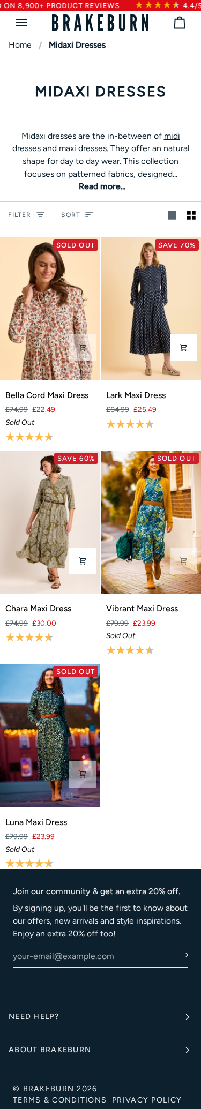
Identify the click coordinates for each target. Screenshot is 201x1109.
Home (20, 45)
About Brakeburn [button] (50, 1049)
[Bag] (170, 23)
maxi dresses (83, 148)
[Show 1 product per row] (172, 215)
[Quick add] (82, 347)
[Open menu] (31, 23)
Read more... (102, 186)
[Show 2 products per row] (191, 215)
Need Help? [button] (34, 1016)
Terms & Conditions (60, 1100)
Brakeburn (49, 1088)
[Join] (179, 954)
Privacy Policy (147, 1100)
